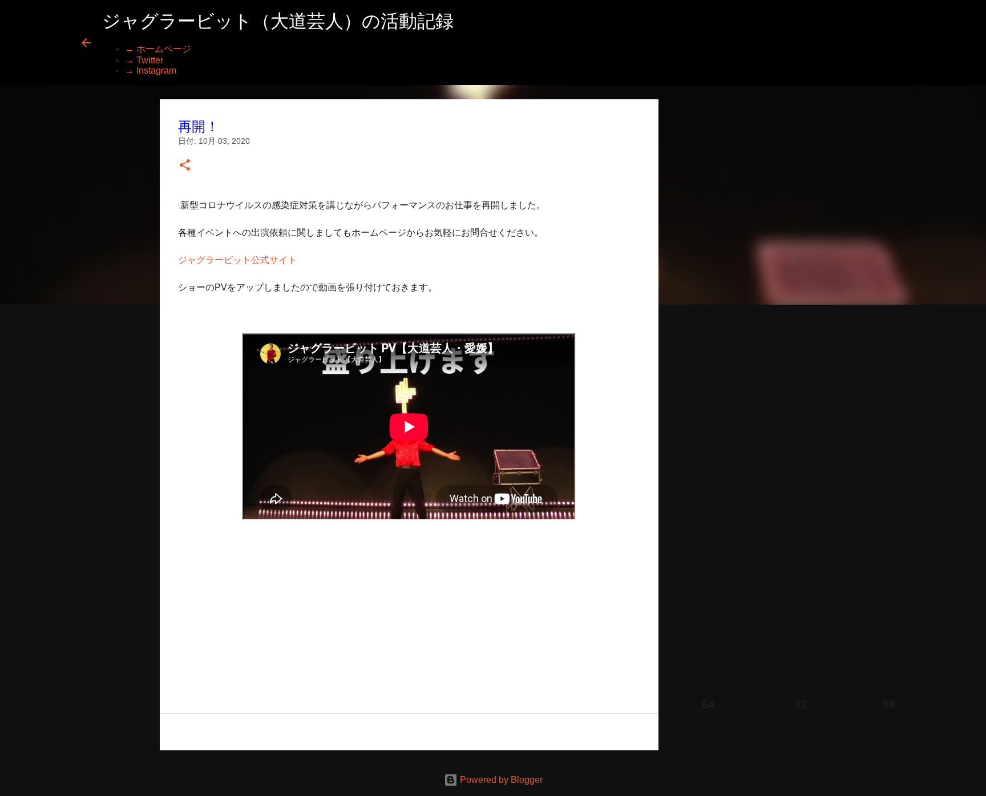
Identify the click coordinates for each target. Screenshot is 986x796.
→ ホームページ (158, 49)
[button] (185, 165)
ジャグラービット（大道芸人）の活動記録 (278, 21)
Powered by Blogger (500, 780)
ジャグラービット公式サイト (237, 260)
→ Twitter (144, 60)
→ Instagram (150, 70)
